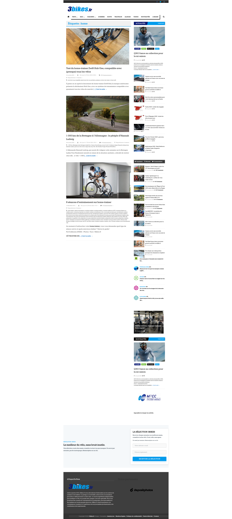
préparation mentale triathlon (98, 218)
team (89, 146)
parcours (77, 146)
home (84, 80)
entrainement (113, 212)
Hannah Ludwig (122, 145)
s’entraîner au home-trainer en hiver (111, 219)
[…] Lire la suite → (100, 89)
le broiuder (143, 296)
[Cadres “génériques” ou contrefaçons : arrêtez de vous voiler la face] (139, 178)
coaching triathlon (98, 210)
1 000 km (70, 145)
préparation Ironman (85, 218)
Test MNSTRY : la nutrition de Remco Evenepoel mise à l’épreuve (153, 213)
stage (86, 146)
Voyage (104, 146)
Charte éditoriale (148, 516)
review (102, 80)
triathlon (106, 221)
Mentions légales (120, 516)
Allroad (128, 17)
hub (87, 80)
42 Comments (159, 190)
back (79, 145)
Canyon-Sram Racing (96, 145)
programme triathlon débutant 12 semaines (85, 219)
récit (80, 146)
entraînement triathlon (98, 213)
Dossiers (101, 17)
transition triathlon (99, 221)
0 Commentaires (106, 142)
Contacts (156, 516)
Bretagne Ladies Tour (86, 145)
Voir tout (161, 23)
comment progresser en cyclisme (81, 212)
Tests (74, 17)
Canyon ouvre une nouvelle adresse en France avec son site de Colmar (155, 78)
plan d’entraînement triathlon (119, 215)
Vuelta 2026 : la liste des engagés (154, 107)
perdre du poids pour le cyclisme (86, 215)
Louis (141, 257)
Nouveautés (145, 17)
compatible (77, 80)
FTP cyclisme (112, 213)
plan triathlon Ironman (117, 216)
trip (92, 146)
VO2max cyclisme (115, 221)
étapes (116, 145)
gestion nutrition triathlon (121, 213)
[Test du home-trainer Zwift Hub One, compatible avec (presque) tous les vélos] (97, 46)
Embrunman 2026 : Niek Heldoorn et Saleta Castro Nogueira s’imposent (155, 148)
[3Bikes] (80, 486)
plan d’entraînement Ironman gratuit (103, 215)
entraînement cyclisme (122, 212)
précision (93, 80)
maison (72, 146)
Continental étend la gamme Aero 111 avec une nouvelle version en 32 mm (154, 127)
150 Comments (159, 170)
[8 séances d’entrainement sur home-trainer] (98, 180)
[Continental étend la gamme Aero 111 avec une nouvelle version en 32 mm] (139, 127)
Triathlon (118, 17)
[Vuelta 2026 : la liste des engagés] (139, 108)
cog (74, 80)
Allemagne (75, 145)
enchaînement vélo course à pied (102, 212)
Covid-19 (107, 145)
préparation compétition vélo (73, 218)
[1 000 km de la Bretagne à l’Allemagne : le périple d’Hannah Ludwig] (97, 113)
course (103, 145)
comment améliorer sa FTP (109, 210)
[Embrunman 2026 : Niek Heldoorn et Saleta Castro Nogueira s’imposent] (139, 148)
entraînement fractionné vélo (85, 213)
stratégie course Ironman (76, 221)
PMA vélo (125, 216)
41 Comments (159, 199)
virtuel (111, 80)
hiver (67, 215)
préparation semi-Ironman (111, 218)
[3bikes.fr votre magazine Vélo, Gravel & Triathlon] (68, 17)
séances (122, 219)
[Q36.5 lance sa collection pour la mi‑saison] (149, 38)
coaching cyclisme (89, 210)
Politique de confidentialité (134, 516)
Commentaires (158, 161)
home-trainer (75, 215)
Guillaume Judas (144, 267)
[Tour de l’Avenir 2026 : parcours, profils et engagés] (139, 138)
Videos (135, 17)
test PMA (89, 221)
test (105, 80)
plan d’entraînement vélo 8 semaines (84, 216)
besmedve (143, 286)
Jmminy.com (110, 516)
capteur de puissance (79, 210)
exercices (106, 213)
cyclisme (92, 212)
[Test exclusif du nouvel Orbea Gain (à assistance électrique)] (139, 207)
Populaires (139, 161)
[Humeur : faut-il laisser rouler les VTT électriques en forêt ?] (139, 168)
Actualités (137, 48)
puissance (98, 80)
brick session (71, 210)
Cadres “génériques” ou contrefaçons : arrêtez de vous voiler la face (153, 177)
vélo (94, 146)
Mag (81, 17)
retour (83, 146)
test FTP (84, 221)
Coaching (90, 17)
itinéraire (68, 146)
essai (82, 80)
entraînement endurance (72, 213)
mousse (142, 276)
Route (109, 17)
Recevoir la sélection (149, 459)
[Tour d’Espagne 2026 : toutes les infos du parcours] (139, 117)
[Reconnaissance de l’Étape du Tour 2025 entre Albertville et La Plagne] (139, 188)
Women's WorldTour (111, 146)
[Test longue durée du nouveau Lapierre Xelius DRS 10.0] (139, 197)
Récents (148, 161)
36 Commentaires (106, 75)
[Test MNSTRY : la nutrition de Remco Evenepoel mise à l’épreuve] (139, 213)
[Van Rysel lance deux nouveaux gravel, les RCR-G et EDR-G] (139, 89)
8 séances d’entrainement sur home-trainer (88, 202)
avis (69, 80)
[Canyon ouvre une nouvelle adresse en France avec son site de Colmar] (139, 78)
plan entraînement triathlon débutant (102, 216)
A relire (155, 17)
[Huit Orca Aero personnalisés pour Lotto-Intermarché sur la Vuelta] (139, 98)
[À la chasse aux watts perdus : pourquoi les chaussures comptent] (139, 253)
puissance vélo (99, 219)
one (90, 80)
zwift (115, 80)
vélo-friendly (99, 146)
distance (112, 145)
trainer (108, 80)
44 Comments (158, 181)
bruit (71, 80)
